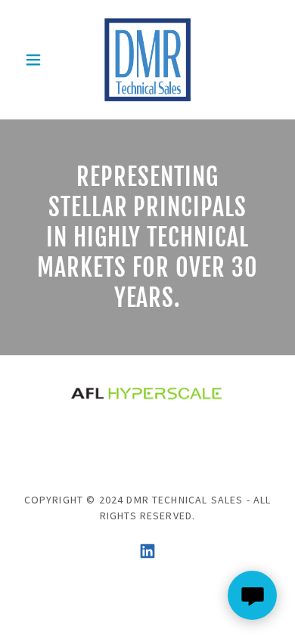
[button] (37, 60)
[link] (147, 59)
